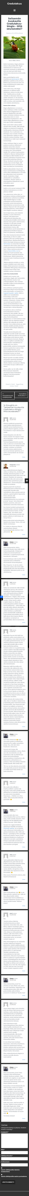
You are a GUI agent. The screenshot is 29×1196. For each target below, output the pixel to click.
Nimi (3, 1149)
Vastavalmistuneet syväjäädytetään (7, 396)
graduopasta (15, 79)
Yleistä (13, 384)
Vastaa (23, 457)
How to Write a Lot (13, 251)
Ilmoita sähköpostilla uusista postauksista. (14, 1176)
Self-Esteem (6, 244)
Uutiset (12, 386)
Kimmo (21, 33)
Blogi (21, 384)
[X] (1, 599)
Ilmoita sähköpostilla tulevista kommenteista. (10, 1170)
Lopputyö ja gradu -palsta (10, 293)
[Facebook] (1, 597)
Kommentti (5, 1132)
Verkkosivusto (5, 1162)
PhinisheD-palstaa (8, 828)
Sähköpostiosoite (7, 1156)
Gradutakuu (14, 3)
